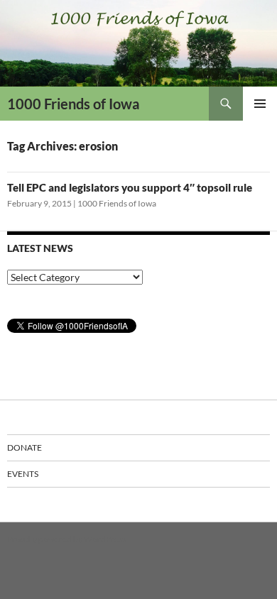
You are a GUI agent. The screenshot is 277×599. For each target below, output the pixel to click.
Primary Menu (260, 104)
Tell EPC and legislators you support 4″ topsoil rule (129, 187)
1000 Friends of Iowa (73, 103)
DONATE (24, 447)
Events (22, 473)
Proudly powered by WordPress (66, 539)
